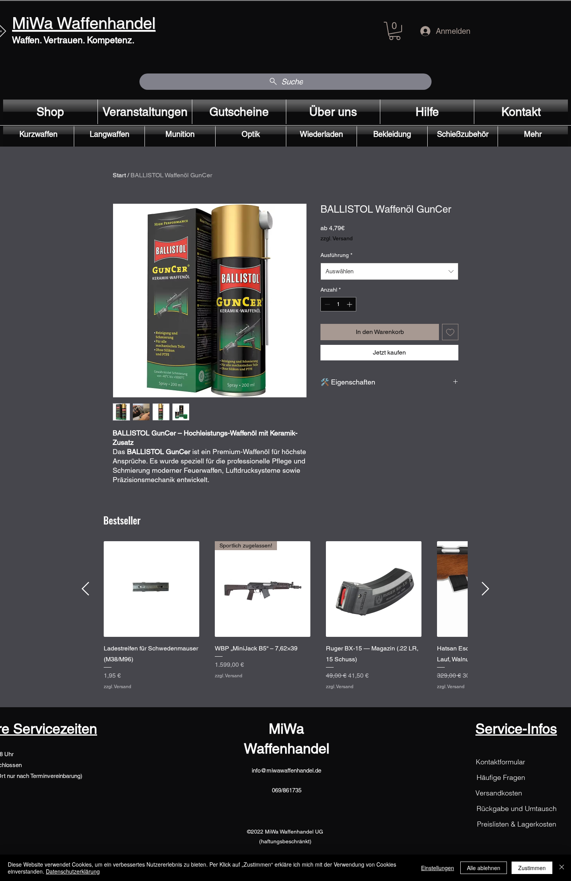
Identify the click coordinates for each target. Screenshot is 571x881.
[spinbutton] (338, 304)
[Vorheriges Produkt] (85, 588)
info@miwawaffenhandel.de (286, 770)
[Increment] (350, 304)
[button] (395, 31)
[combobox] (389, 271)
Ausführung (336, 255)
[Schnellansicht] (151, 589)
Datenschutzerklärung (73, 871)
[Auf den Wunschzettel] (450, 332)
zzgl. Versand (336, 238)
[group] (285, 621)
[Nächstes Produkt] (485, 588)
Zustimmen (532, 868)
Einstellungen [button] (437, 868)
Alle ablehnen (483, 868)
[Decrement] (326, 304)
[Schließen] (561, 868)
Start (119, 175)
